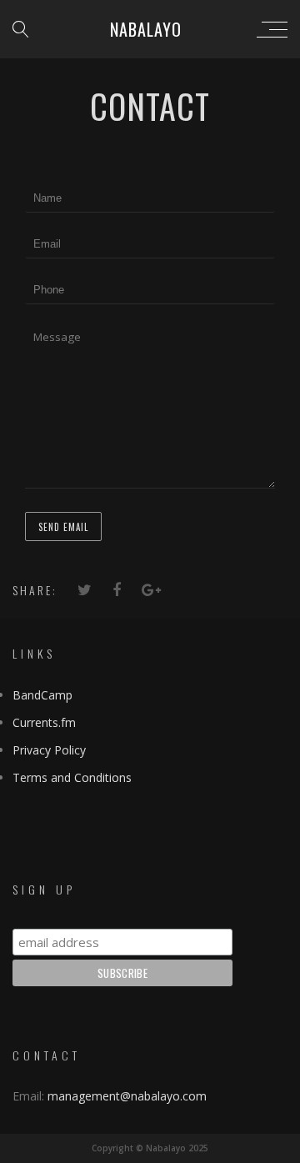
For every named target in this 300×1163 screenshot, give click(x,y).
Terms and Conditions (72, 777)
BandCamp (42, 695)
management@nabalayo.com (127, 1096)
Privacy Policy (49, 750)
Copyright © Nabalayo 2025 (150, 1148)
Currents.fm (44, 722)
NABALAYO (146, 29)
